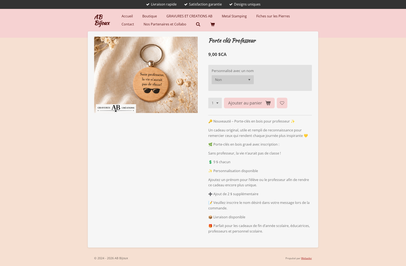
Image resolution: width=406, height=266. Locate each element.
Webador (306, 258)
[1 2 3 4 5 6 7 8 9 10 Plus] (215, 103)
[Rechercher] (198, 24)
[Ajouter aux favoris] (282, 103)
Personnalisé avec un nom (233, 70)
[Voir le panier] (212, 24)
